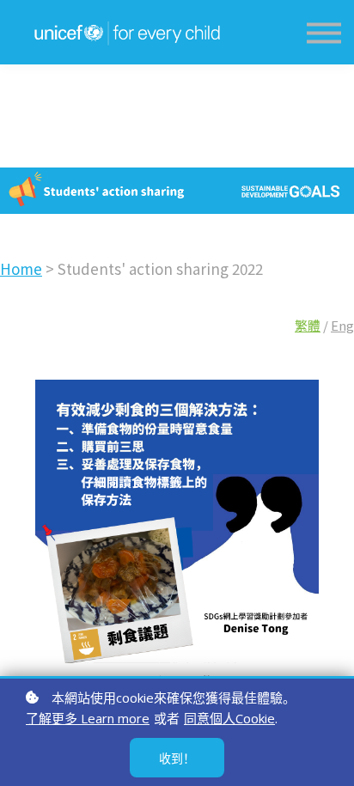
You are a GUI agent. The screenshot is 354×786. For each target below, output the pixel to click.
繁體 (307, 325)
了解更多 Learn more (88, 718)
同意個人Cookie (229, 718)
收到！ (177, 758)
